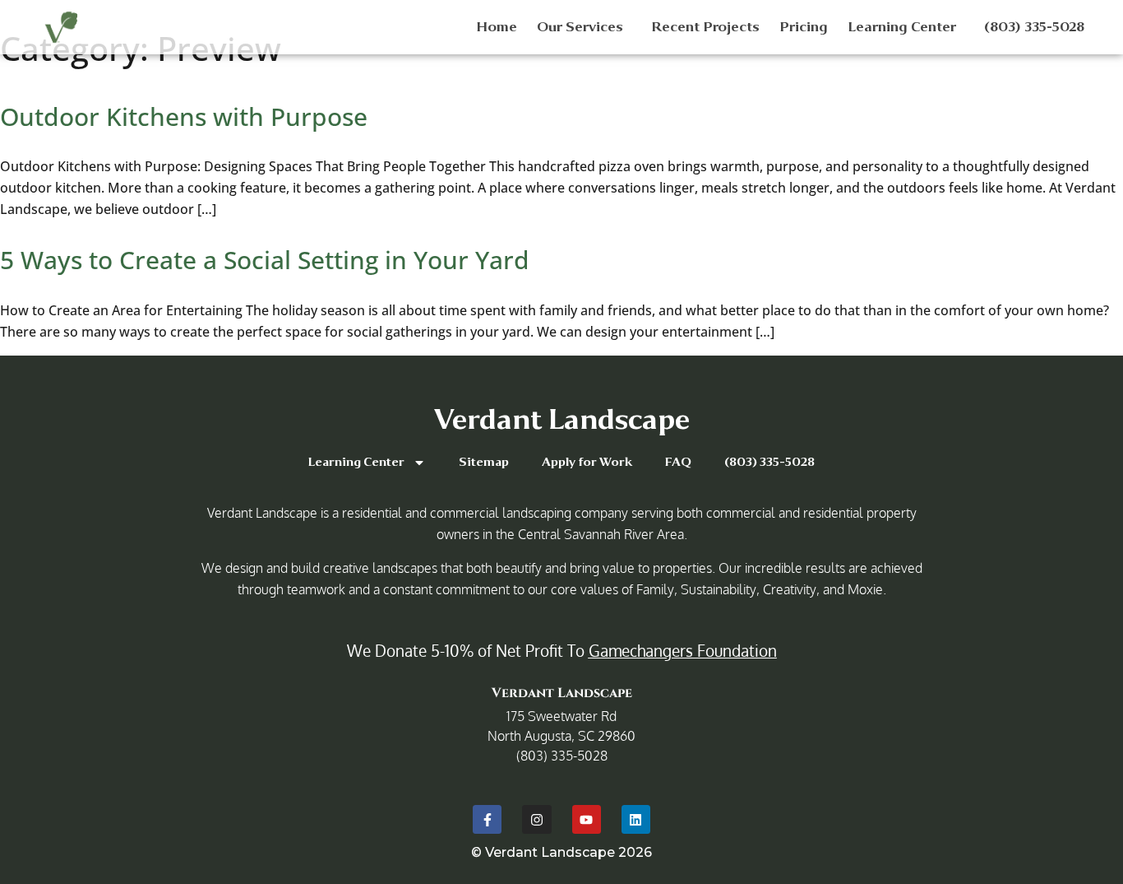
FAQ (678, 462)
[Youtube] (586, 819)
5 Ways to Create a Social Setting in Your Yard (264, 260)
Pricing (803, 26)
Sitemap (484, 462)
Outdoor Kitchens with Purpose (183, 116)
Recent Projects (705, 26)
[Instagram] (536, 819)
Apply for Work (587, 462)
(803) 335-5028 (1034, 26)
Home (496, 26)
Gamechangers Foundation (683, 650)
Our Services (580, 26)
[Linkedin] (636, 819)
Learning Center (902, 26)
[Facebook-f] (487, 819)
